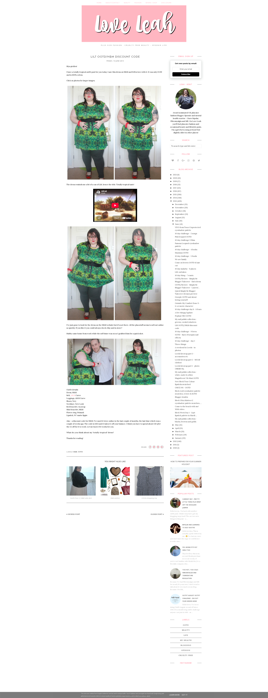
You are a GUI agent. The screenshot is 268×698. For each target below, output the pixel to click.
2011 (175, 445)
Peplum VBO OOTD (183, 316)
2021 (175, 175)
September (179, 214)
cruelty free (186, 655)
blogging (186, 645)
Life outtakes (180, 272)
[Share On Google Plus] (162, 447)
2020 (175, 178)
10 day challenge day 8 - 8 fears (188, 309)
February (179, 435)
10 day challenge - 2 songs (186, 233)
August (178, 217)
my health (186, 640)
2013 (175, 201)
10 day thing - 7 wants (184, 275)
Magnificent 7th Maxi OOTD (187, 378)
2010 (175, 448)
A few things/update (184, 313)
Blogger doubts (181, 397)
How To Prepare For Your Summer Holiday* (186, 462)
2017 (175, 188)
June (177, 224)
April (177, 428)
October (178, 211)
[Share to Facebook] (150, 447)
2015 (175, 194)
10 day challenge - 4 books (186, 249)
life (186, 635)
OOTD (80, 452)
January (178, 438)
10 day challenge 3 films (185, 240)
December (179, 204)
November (179, 207)
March (178, 431)
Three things (180, 344)
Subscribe (185, 74)
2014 (175, 198)
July (176, 221)
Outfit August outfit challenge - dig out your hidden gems (191, 598)
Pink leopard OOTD (183, 237)
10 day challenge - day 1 (185, 341)
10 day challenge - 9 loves (186, 331)
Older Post (156, 514)
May (177, 425)
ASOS (73, 395)
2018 (175, 184)
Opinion (185, 650)
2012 (175, 441)
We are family (180, 259)
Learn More (174, 695)
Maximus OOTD (181, 253)
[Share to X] (154, 447)
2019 (175, 181)
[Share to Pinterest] (158, 447)
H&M (75, 452)
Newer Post (74, 514)
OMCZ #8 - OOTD (183, 387)
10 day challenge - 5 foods (186, 256)
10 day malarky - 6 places (185, 269)
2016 (175, 191)
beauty (186, 630)
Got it (184, 695)
